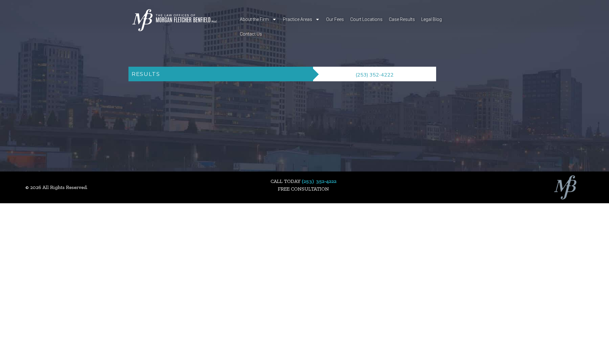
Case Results (402, 19)
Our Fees (335, 19)
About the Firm (254, 19)
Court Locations (366, 19)
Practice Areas (297, 19)
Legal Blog (431, 19)
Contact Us (251, 34)
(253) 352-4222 (375, 74)
